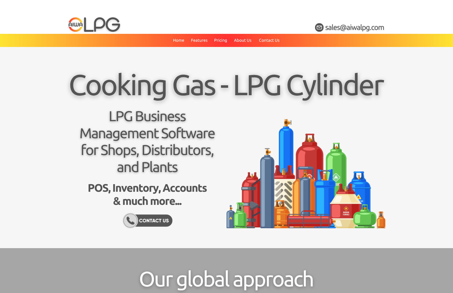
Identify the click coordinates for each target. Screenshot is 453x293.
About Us (243, 40)
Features (199, 40)
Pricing (220, 40)
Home (178, 40)
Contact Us (269, 40)
